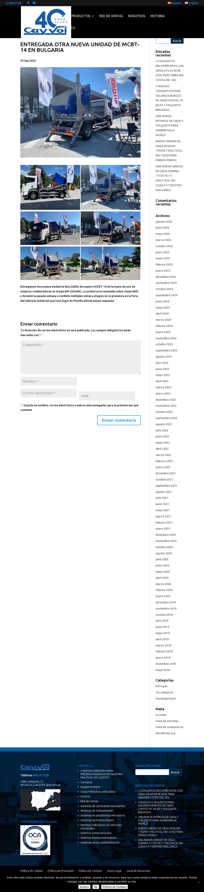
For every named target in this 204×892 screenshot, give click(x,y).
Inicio (62, 16)
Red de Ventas (111, 16)
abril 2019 (162, 639)
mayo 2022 (163, 442)
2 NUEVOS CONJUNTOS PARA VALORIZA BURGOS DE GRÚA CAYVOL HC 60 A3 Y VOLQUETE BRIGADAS (157, 807)
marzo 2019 (163, 645)
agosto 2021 (164, 491)
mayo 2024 (163, 307)
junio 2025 (162, 252)
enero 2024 (163, 332)
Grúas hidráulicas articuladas (97, 791)
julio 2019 (162, 620)
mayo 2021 (163, 510)
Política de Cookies (90, 870)
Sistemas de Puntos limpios (97, 820)
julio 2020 (162, 559)
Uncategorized (166, 698)
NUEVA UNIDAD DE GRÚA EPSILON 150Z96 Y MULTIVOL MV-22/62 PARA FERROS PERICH (169, 151)
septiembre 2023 (166, 350)
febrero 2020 (164, 590)
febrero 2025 (164, 264)
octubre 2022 (164, 411)
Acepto (84, 886)
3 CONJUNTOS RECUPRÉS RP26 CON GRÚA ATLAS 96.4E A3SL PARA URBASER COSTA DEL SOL (169, 70)
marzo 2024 (163, 319)
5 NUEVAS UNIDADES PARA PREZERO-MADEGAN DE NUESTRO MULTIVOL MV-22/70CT (101, 774)
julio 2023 (162, 362)
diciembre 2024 (166, 276)
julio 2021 (162, 497)
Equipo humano (90, 786)
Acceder (161, 714)
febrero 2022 (164, 461)
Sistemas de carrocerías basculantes (102, 806)
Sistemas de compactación (96, 810)
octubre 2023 (164, 344)
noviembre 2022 (166, 405)
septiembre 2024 (166, 295)
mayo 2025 (163, 258)
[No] (199, 882)
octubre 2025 (164, 246)
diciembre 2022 (166, 399)
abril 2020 (162, 577)
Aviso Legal (114, 870)
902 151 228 (41, 775)
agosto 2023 (164, 356)
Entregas (161, 686)
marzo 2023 (163, 387)
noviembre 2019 (166, 608)
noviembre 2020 (166, 541)
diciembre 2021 (166, 473)
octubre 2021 (164, 479)
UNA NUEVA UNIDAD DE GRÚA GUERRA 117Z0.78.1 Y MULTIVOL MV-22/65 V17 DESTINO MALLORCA (161, 843)
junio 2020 (162, 565)
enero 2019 (163, 657)
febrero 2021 (164, 522)
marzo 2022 (163, 455)
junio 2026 (162, 227)
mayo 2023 (163, 375)
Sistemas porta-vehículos (96, 833)
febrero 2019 (164, 651)
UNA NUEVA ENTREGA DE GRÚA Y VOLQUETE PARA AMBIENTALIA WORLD (169, 125)
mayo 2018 (163, 670)
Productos (81, 16)
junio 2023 (162, 369)
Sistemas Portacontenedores (98, 837)
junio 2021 (162, 504)
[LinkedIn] (34, 2)
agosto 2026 (164, 221)
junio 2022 (162, 436)
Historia (157, 16)
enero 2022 (163, 467)
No (96, 886)
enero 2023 (163, 393)
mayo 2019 (163, 633)
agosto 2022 (164, 424)
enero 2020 (163, 596)
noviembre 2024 (166, 282)
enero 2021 (163, 528)
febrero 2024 (164, 326)
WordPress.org (165, 733)
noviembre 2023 (166, 338)
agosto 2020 (164, 553)
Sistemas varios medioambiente (100, 842)
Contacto (66, 28)
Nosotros (136, 16)
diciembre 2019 (166, 602)
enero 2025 (163, 270)
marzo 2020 (163, 584)
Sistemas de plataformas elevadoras (102, 815)
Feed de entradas (167, 721)
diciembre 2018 (166, 663)
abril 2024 (162, 313)
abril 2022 (162, 448)
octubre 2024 (164, 289)
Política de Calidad (31, 870)
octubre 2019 (164, 614)
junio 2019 (162, 627)
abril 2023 (162, 381)
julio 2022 (162, 430)
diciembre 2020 (166, 534)
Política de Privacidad (61, 870)
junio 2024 (162, 301)
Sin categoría (164, 692)
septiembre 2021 (166, 485)
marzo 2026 (163, 240)
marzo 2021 (163, 516)
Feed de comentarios (169, 727)
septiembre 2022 (166, 418)
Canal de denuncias (138, 870)
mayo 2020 (163, 571)
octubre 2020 (164, 547)
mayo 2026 (163, 233)
